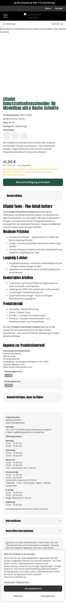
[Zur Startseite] (33, 16)
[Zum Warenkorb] (60, 16)
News (48, 8)
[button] (33, 196)
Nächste (56, 24)
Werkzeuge (21, 126)
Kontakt (59, 8)
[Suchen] (12, 16)
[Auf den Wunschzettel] (6, 135)
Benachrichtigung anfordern (33, 182)
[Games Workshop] (19, 130)
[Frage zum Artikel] (24, 135)
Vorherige (11, 24)
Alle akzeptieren (33, 588)
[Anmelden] (55, 16)
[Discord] (33, 546)
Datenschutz (23, 582)
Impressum (9, 582)
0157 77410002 (17, 429)
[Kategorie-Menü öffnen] (5, 16)
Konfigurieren (48, 596)
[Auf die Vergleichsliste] (15, 135)
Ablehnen (18, 596)
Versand (26, 165)
